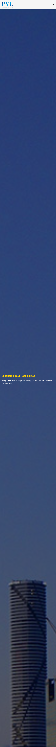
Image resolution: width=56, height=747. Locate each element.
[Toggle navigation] (45, 4)
